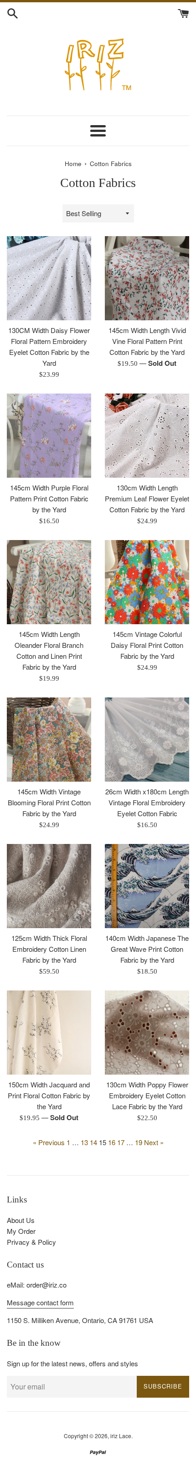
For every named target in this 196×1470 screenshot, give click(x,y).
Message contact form (40, 1302)
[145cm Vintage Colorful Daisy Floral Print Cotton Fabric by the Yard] (147, 582)
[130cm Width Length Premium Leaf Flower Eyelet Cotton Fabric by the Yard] (147, 436)
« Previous (49, 1142)
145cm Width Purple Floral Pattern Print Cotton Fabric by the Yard (49, 498)
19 (138, 1142)
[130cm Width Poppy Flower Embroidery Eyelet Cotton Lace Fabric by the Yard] (147, 1032)
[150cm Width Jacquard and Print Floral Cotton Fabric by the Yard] (49, 1032)
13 (84, 1142)
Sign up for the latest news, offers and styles (72, 1363)
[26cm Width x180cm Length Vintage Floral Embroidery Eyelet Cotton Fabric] (147, 739)
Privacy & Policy (31, 1242)
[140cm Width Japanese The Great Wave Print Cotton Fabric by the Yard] (147, 886)
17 (120, 1142)
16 (111, 1142)
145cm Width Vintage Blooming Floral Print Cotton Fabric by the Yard (49, 802)
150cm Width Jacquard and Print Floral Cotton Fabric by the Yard (49, 1095)
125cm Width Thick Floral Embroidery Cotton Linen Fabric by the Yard (49, 949)
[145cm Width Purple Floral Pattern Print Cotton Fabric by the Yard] (49, 436)
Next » (154, 1142)
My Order (21, 1231)
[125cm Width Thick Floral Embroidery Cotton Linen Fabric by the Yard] (49, 886)
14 (93, 1142)
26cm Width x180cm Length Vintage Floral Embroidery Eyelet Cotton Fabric (147, 802)
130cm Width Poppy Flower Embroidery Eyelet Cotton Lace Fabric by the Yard (147, 1095)
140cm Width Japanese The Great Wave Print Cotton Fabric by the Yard (147, 949)
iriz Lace (120, 1436)
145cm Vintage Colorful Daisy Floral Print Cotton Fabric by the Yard (147, 645)
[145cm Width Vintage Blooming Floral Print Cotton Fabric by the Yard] (49, 739)
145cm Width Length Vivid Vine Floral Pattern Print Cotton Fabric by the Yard (147, 341)
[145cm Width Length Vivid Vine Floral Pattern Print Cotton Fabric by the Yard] (147, 278)
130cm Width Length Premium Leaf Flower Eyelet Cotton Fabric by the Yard (147, 498)
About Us (21, 1220)
